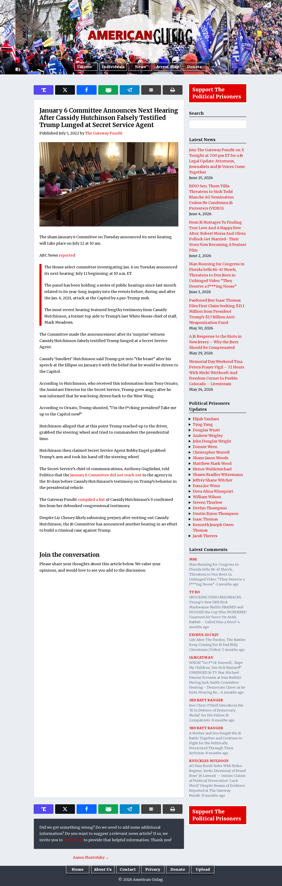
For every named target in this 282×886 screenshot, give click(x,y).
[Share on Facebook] (86, 90)
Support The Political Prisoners (216, 93)
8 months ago (223, 720)
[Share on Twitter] (65, 90)
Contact (128, 869)
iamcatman (201, 657)
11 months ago (213, 795)
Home (86, 66)
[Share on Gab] (108, 90)
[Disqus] (108, 630)
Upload (203, 869)
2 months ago (227, 584)
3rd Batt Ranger (206, 700)
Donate (194, 66)
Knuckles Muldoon (209, 761)
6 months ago (232, 692)
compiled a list (91, 499)
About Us (103, 869)
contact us (73, 840)
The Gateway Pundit (104, 133)
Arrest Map (167, 66)
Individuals (113, 66)
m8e (193, 559)
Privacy (152, 869)
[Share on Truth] (43, 90)
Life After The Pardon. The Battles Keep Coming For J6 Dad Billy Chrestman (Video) (217, 645)
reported (67, 255)
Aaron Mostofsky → (91, 857)
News (140, 66)
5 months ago (233, 650)
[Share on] (130, 90)
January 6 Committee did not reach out (106, 475)
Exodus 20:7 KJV (204, 635)
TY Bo (194, 592)
